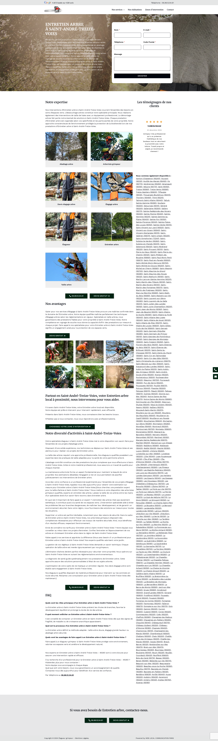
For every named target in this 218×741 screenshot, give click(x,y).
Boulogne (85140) (143, 653)
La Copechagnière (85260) (155, 554)
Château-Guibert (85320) (147, 625)
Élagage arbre (112, 204)
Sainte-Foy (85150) (158, 219)
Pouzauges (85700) (144, 386)
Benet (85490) (142, 661)
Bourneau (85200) (163, 650)
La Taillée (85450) (151, 522)
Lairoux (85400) (162, 511)
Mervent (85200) (159, 435)
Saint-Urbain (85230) (160, 236)
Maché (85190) (163, 448)
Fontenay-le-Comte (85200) (148, 601)
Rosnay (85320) (161, 375)
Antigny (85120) (150, 680)
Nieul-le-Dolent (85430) (161, 405)
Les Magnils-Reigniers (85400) (157, 470)
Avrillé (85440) (158, 674)
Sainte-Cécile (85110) (162, 225)
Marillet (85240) (143, 443)
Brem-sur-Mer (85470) (153, 647)
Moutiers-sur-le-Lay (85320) (148, 413)
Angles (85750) (164, 680)
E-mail (147, 30)
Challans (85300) (143, 636)
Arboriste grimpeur (111, 164)
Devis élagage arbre (66, 204)
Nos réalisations (135, 10)
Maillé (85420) (150, 448)
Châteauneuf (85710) (161, 623)
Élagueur (66, 244)
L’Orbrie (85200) (157, 451)
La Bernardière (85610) (154, 584)
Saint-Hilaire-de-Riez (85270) (149, 323)
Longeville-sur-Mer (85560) (148, 454)
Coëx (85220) (162, 614)
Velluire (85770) (150, 187)
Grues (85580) (150, 590)
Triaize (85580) (142, 189)
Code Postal (149, 42)
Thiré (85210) (158, 198)
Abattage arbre (66, 164)
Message (118, 54)
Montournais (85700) (145, 429)
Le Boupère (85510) (152, 505)
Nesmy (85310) (142, 407)
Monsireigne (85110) (144, 432)
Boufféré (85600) (160, 655)
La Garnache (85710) (152, 546)
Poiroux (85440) (143, 388)
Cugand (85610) (150, 612)
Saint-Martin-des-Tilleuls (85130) (150, 282)
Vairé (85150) (163, 187)
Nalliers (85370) (157, 407)
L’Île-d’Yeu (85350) (151, 459)
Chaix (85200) (158, 636)
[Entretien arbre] (112, 227)
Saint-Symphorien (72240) (147, 238)
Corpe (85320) (164, 612)
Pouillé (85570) (160, 386)
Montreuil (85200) (160, 426)
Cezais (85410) (156, 642)
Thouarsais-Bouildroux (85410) (156, 195)
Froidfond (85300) (152, 595)
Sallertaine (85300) (152, 208)
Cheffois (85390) (143, 617)
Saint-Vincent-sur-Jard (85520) (150, 227)
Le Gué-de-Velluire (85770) (155, 497)
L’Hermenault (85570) (157, 465)
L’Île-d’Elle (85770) (160, 462)
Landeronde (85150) (145, 511)
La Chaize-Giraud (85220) (154, 571)
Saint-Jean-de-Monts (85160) (149, 309)
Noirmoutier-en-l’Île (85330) (148, 402)
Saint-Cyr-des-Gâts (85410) (156, 358)
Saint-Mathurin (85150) (153, 277)
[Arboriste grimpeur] (112, 146)
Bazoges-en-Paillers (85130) (156, 672)
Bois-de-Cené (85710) (145, 658)
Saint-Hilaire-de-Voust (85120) (157, 320)
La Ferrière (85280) (162, 549)
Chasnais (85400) (159, 628)
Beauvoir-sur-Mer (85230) (147, 663)
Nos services (117, 10)
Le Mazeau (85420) (152, 495)
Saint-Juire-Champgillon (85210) (157, 307)
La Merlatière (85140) (145, 533)
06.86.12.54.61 (168, 3)
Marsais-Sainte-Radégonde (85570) (151, 440)
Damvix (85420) (150, 609)
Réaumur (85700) (151, 380)
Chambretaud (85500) (160, 633)
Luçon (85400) (142, 451)
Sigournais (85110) (151, 206)
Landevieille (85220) (152, 508)
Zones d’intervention (154, 10)
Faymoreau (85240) (152, 603)
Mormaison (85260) (161, 424)
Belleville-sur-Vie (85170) (160, 661)
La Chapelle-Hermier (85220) (156, 563)
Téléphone (119, 42)
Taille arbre (66, 285)
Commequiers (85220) (145, 614)
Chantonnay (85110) (144, 631)
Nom (117, 30)
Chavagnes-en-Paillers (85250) (157, 620)
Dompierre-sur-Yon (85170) (156, 606)
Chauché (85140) (143, 623)
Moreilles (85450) (143, 426)
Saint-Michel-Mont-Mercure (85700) (152, 263)
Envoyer (142, 76)
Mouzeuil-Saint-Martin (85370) (149, 410)
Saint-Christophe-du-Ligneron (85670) (153, 361)
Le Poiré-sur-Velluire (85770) (148, 492)
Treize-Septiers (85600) (146, 192)
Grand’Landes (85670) (153, 593)
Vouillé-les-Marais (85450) (154, 181)
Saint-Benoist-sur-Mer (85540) (149, 364)
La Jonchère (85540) (153, 535)
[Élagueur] (66, 227)
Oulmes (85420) (151, 394)
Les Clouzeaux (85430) (154, 481)
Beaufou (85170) (143, 669)
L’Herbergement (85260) (146, 467)
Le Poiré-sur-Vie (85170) (160, 489)
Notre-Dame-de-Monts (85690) (158, 399)
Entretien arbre (112, 244)
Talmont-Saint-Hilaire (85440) (149, 200)
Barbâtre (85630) (143, 674)
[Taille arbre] (66, 267)
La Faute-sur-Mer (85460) (147, 552)
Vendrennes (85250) (152, 184)
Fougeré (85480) (156, 598)
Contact (170, 10)
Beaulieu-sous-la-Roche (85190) (158, 666)
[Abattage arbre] (66, 146)
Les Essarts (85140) (152, 478)
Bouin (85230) (158, 653)
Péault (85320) (157, 391)
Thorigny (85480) (143, 198)
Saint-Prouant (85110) (153, 249)
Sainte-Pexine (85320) (153, 214)
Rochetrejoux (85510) (145, 377)
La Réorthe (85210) (159, 524)
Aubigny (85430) (151, 677)
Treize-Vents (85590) (159, 189)
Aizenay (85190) (143, 683)
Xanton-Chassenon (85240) (148, 178)
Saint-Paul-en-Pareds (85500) (157, 260)
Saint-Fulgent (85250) (153, 342)
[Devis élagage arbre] (66, 186)
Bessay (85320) (162, 658)
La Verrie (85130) (158, 516)
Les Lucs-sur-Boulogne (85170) (150, 473)
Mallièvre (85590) (151, 445)
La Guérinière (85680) (153, 541)
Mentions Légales (82, 738)
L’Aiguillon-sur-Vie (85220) (147, 514)
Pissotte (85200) (158, 388)
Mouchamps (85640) (153, 421)
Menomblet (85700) (144, 437)
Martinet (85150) (161, 437)
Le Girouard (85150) (157, 500)
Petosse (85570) (143, 391)
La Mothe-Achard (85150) (160, 530)
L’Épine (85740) (158, 486)
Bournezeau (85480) (145, 650)
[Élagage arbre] (112, 186)
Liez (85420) (141, 465)
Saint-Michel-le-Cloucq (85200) (150, 266)
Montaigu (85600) (163, 429)
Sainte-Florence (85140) (146, 222)
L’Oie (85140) (149, 456)
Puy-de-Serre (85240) (153, 383)
